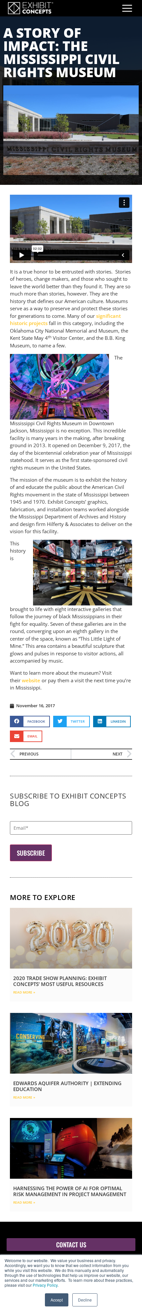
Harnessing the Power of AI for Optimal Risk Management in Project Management (69, 1191)
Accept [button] (57, 1299)
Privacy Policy (45, 1285)
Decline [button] (85, 1299)
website (31, 680)
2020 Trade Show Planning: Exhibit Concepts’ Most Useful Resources (60, 981)
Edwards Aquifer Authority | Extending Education (67, 1086)
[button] (30, 721)
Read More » (24, 992)
